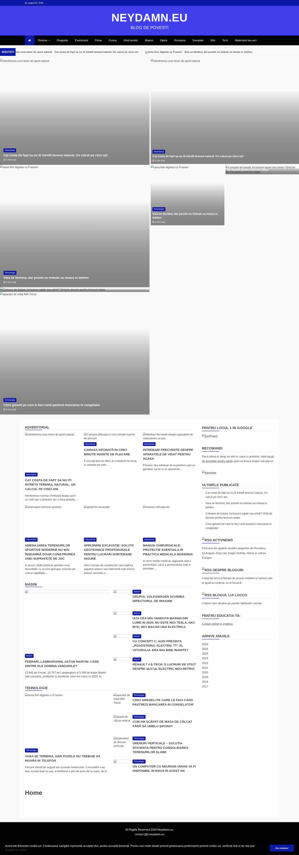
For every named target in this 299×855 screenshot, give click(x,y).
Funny (113, 40)
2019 (205, 677)
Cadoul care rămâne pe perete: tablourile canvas (232, 603)
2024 (205, 653)
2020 (205, 672)
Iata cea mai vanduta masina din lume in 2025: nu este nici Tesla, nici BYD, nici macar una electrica (164, 623)
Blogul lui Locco (230, 595)
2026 (205, 644)
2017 (205, 686)
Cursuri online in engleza (217, 623)
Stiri (212, 40)
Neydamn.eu (149, 17)
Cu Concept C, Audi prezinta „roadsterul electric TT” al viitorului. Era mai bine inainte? (160, 646)
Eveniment (81, 40)
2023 (205, 658)
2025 (205, 648)
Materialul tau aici (246, 40)
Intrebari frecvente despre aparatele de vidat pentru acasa (168, 454)
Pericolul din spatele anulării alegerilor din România (234, 548)
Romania (179, 40)
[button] (28, 850)
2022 (205, 663)
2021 (205, 667)
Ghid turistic (131, 40)
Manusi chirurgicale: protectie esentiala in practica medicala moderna (168, 550)
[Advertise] (209, 472)
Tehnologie (10, 273)
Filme (98, 40)
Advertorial (10, 150)
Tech (225, 40)
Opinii (163, 40)
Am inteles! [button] (282, 848)
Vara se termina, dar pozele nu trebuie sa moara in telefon (218, 51)
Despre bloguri (228, 570)
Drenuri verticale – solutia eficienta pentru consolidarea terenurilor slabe (160, 748)
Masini (149, 40)
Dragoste (62, 40)
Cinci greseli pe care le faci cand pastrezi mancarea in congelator (51, 405)
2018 (205, 681)
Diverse (42, 40)
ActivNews (222, 540)
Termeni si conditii (16, 850)
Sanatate (197, 40)
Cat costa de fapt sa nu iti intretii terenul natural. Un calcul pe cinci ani (96, 51)
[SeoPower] (210, 436)
